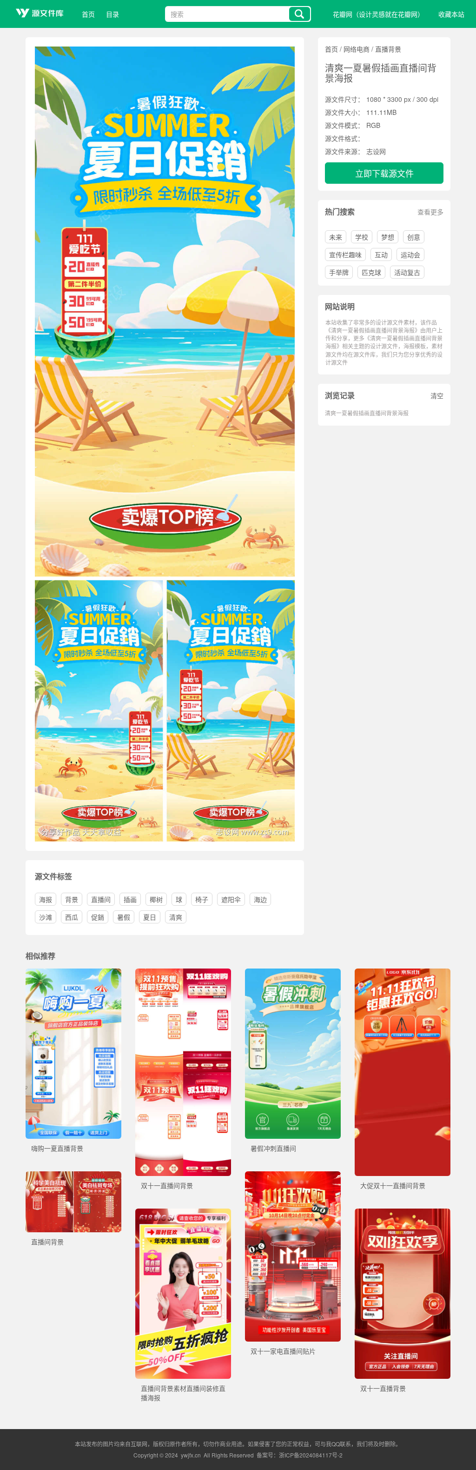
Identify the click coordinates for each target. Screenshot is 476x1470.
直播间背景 (47, 1241)
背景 (71, 899)
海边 (260, 899)
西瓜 (71, 917)
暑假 (123, 917)
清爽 (175, 917)
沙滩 (45, 917)
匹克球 (371, 272)
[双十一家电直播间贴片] (293, 1176)
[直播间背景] (73, 1176)
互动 (381, 254)
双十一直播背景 (383, 1388)
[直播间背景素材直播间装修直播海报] (183, 1213)
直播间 (101, 899)
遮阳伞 (231, 899)
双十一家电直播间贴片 (283, 1351)
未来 (335, 236)
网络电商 (357, 48)
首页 (88, 14)
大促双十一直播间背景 (392, 1185)
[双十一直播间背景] (183, 973)
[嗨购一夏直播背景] (73, 973)
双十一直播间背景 (167, 1185)
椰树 (156, 899)
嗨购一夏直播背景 (57, 1148)
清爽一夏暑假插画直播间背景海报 (367, 413)
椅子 (201, 899)
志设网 (376, 151)
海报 (45, 899)
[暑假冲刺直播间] (293, 973)
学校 (361, 236)
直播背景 (388, 48)
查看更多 (430, 211)
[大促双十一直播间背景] (402, 973)
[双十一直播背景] (402, 1213)
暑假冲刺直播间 (273, 1148)
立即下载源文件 (384, 173)
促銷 (97, 917)
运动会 (410, 254)
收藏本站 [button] (451, 14)
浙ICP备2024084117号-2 (311, 1455)
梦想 (387, 236)
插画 (130, 899)
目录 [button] (112, 14)
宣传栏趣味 (345, 254)
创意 (413, 236)
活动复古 (407, 272)
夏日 (149, 917)
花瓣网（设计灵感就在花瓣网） (378, 14)
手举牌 (339, 272)
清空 (436, 395)
